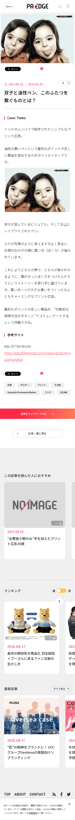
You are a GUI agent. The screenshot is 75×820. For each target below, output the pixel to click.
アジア (48, 392)
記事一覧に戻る (37, 433)
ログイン (9, 6)
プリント (42, 384)
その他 (58, 384)
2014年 (63, 392)
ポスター (24, 384)
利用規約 (33, 812)
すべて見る (59, 688)
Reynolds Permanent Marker (22, 392)
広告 (10, 384)
